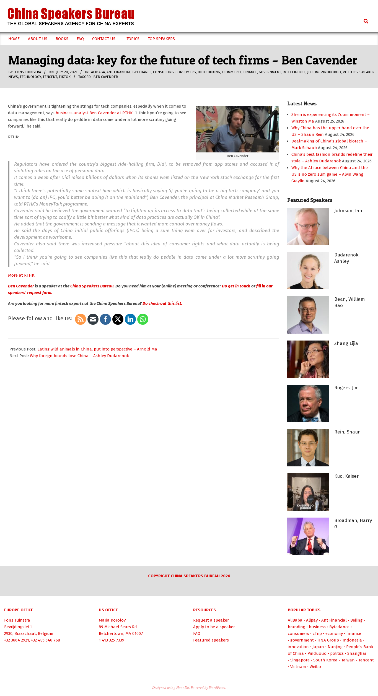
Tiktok (65, 77)
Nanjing (335, 646)
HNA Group (328, 640)
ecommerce (232, 72)
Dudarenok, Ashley (346, 258)
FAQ (196, 633)
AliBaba (295, 620)
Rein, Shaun (347, 432)
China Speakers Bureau (91, 286)
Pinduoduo (330, 72)
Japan (318, 646)
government (270, 72)
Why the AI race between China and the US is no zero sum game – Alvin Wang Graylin (329, 174)
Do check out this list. (162, 303)
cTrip (317, 633)
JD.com (313, 72)
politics (350, 72)
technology (30, 77)
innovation (298, 646)
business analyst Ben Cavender (86, 112)
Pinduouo (317, 653)
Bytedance (141, 72)
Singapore (300, 660)
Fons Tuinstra (17, 620)
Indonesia (352, 640)
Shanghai (356, 653)
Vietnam (298, 666)
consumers (185, 72)
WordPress (217, 687)
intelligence (294, 72)
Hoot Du (182, 687)
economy (334, 633)
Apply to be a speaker (214, 626)
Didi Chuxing (209, 72)
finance (250, 72)
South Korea (325, 660)
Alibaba (98, 72)
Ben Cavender (105, 77)
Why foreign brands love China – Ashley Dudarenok (79, 355)
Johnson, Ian (348, 211)
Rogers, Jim (346, 388)
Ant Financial (119, 72)
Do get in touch (236, 286)
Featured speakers (211, 640)
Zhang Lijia (346, 343)
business (317, 626)
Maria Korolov (112, 620)
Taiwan (348, 660)
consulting (163, 72)
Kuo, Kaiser (346, 476)
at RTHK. (124, 112)
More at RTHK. (21, 275)
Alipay (312, 620)
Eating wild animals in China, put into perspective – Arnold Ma (97, 349)
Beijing (356, 620)
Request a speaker (211, 620)
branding (296, 626)
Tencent (50, 77)
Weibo (315, 666)
